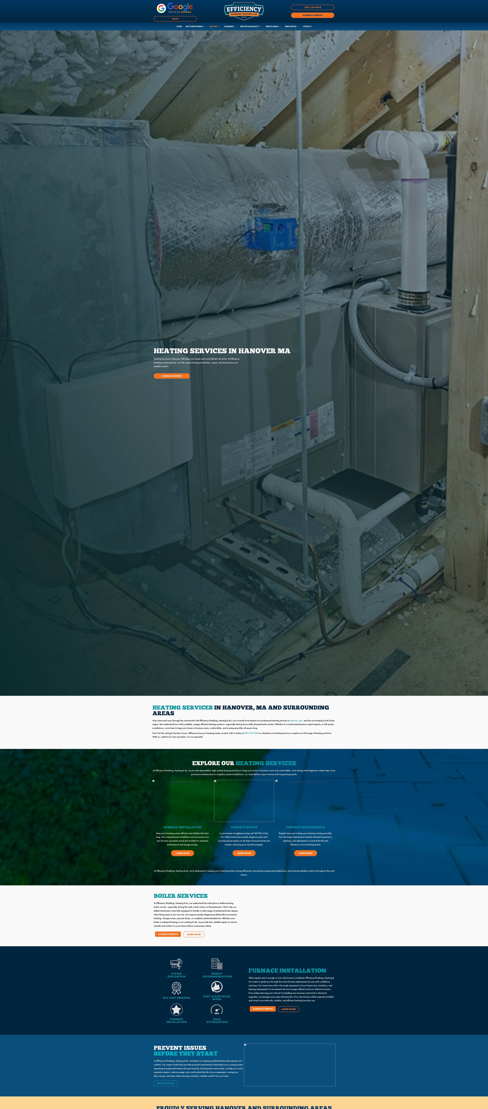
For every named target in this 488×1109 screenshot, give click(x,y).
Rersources (290, 26)
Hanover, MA (296, 720)
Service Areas (272, 26)
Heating (213, 26)
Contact (307, 26)
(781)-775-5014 (251, 733)
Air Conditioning (194, 26)
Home (179, 26)
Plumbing (228, 26)
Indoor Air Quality (249, 26)
